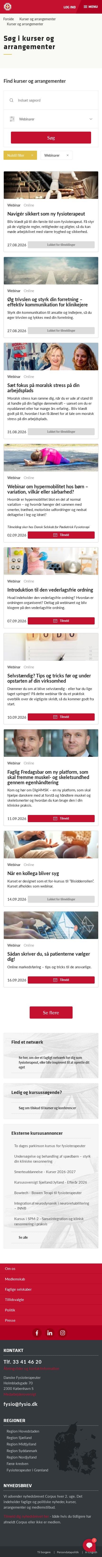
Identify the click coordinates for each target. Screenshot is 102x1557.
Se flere (51, 1012)
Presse (10, 1320)
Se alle (23, 1237)
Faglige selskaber (18, 1289)
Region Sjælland (19, 1437)
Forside (8, 18)
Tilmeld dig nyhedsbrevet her (26, 1516)
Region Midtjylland (21, 1443)
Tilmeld (64, 535)
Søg (51, 137)
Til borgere (44, 1552)
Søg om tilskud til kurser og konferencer (47, 1107)
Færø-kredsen (17, 1463)
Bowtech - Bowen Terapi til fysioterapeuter (48, 1192)
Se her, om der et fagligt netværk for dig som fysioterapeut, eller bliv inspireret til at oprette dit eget (54, 1062)
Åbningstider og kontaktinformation (31, 1368)
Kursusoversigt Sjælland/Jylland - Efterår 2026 (50, 1182)
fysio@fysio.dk (21, 1404)
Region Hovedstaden (22, 1430)
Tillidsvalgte (14, 1299)
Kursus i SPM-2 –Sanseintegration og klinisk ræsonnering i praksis (49, 1221)
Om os (10, 1268)
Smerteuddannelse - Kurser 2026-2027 (45, 1171)
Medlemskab (15, 1278)
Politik (10, 1309)
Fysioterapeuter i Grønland (27, 1469)
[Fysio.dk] (7, 6)
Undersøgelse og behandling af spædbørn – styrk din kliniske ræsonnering (52, 1159)
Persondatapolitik (68, 1552)
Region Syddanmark (21, 1450)
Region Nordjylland (21, 1456)
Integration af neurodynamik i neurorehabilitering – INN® (51, 1206)
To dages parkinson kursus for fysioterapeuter (49, 1145)
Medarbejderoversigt (20, 1394)
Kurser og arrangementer (37, 18)
